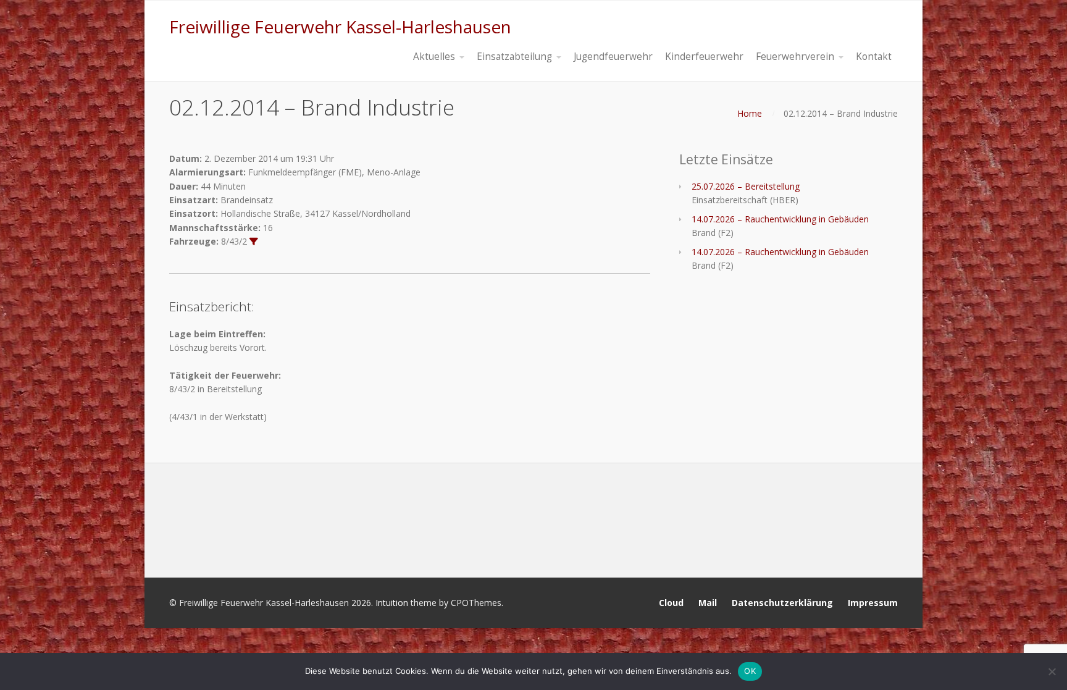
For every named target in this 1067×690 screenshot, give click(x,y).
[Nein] (1051, 671)
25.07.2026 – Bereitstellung (746, 186)
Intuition (391, 602)
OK (750, 671)
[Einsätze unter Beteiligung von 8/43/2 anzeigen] (253, 241)
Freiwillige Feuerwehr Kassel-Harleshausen (340, 26)
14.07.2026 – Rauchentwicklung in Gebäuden (780, 219)
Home (749, 113)
